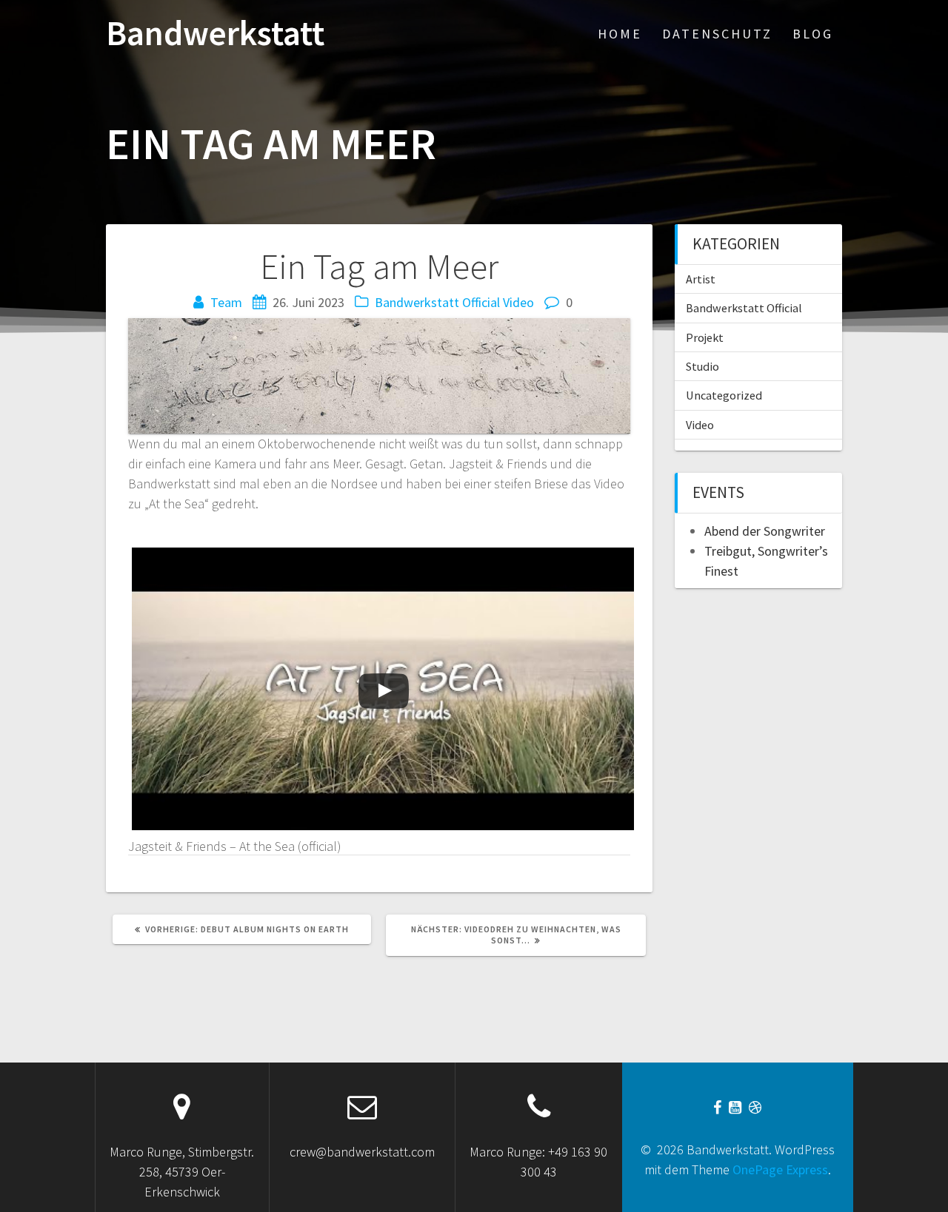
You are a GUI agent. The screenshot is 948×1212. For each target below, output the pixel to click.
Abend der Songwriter (764, 530)
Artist (700, 279)
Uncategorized (724, 395)
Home (620, 33)
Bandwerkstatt (215, 33)
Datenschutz (717, 33)
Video (518, 302)
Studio (702, 366)
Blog (812, 33)
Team (226, 302)
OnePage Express (780, 1169)
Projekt (705, 337)
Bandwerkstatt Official (437, 302)
